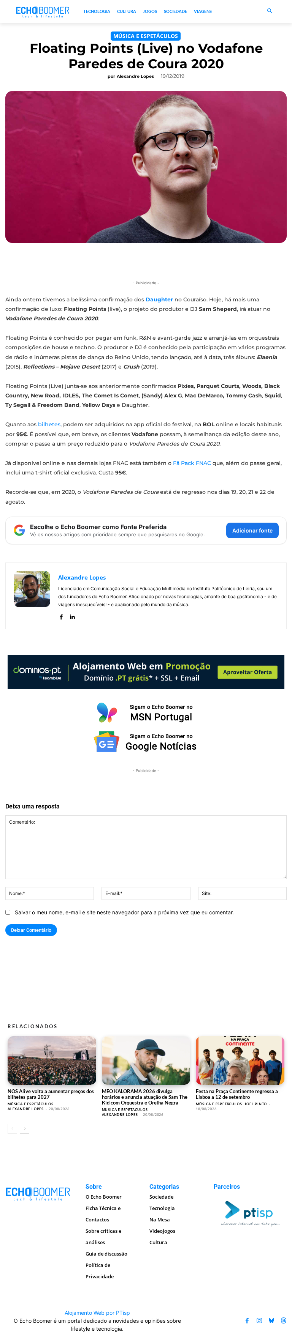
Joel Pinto (255, 1104)
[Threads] (284, 1321)
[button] (270, 11)
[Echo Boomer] (42, 11)
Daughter (158, 299)
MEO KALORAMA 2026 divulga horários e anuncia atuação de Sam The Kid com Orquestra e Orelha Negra (144, 1097)
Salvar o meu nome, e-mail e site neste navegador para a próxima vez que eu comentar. (124, 912)
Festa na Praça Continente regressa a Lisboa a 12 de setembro (237, 1094)
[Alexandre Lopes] (32, 596)
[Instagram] (259, 1321)
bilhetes (49, 424)
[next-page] (24, 1129)
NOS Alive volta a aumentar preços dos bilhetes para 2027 (51, 1094)
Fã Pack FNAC (192, 463)
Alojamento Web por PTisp (97, 1312)
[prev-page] (12, 1129)
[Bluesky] (271, 1321)
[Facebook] (61, 615)
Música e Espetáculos (145, 35)
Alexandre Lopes (135, 76)
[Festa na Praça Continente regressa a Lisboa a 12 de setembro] (240, 1060)
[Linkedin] (72, 615)
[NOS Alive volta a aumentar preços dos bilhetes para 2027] (52, 1060)
